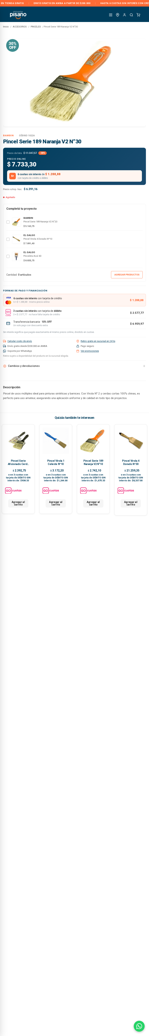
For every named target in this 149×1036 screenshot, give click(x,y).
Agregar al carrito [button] (18, 503)
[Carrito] (138, 15)
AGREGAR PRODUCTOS (126, 274)
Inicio (6, 26)
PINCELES (36, 26)
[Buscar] (131, 15)
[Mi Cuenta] (124, 15)
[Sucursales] (117, 15)
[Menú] (110, 15)
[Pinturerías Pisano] (18, 14)
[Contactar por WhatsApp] (139, 1026)
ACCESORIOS (20, 26)
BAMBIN (8, 135)
